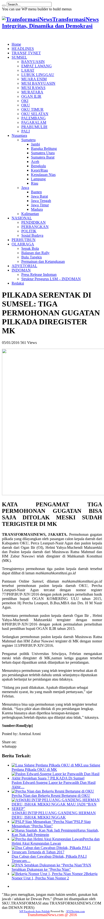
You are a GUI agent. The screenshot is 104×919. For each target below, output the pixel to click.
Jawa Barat (39, 196)
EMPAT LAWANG (36, 66)
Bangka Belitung (44, 148)
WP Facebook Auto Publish (34, 911)
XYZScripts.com (75, 911)
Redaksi (18, 283)
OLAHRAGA (23, 244)
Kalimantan (30, 214)
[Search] (4, 5)
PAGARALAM (33, 122)
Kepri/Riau (39, 170)
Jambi (35, 144)
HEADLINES (23, 49)
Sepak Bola (30, 248)
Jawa (25, 188)
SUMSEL (19, 57)
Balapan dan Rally (35, 253)
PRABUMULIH (34, 127)
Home (16, 44)
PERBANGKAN (35, 227)
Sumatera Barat (42, 157)
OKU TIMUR (32, 109)
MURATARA (32, 92)
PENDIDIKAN (33, 222)
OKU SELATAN (34, 114)
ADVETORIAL (24, 266)
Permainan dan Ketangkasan (43, 261)
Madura (37, 209)
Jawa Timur (40, 205)
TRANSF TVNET (26, 53)
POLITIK (29, 231)
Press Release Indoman (39, 274)
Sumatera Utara (43, 153)
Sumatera (28, 140)
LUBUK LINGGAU (37, 75)
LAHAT (27, 70)
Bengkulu (38, 166)
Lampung (38, 179)
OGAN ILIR (31, 96)
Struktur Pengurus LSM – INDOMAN (51, 279)
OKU (25, 105)
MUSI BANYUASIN (38, 83)
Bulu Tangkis (31, 257)
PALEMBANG (33, 118)
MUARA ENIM (34, 79)
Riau (34, 183)
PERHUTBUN (24, 240)
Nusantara (19, 135)
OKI (24, 101)
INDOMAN (21, 270)
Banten (36, 192)
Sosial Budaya (32, 235)
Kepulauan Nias (43, 175)
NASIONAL (22, 218)
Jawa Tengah (41, 201)
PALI (25, 131)
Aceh (35, 162)
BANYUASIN (33, 62)
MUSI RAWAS (33, 88)
